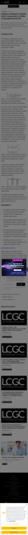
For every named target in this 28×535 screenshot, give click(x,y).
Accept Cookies (14, 532)
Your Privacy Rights (14, 524)
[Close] (26, 505)
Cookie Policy (12, 521)
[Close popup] (24, 261)
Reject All (14, 528)
